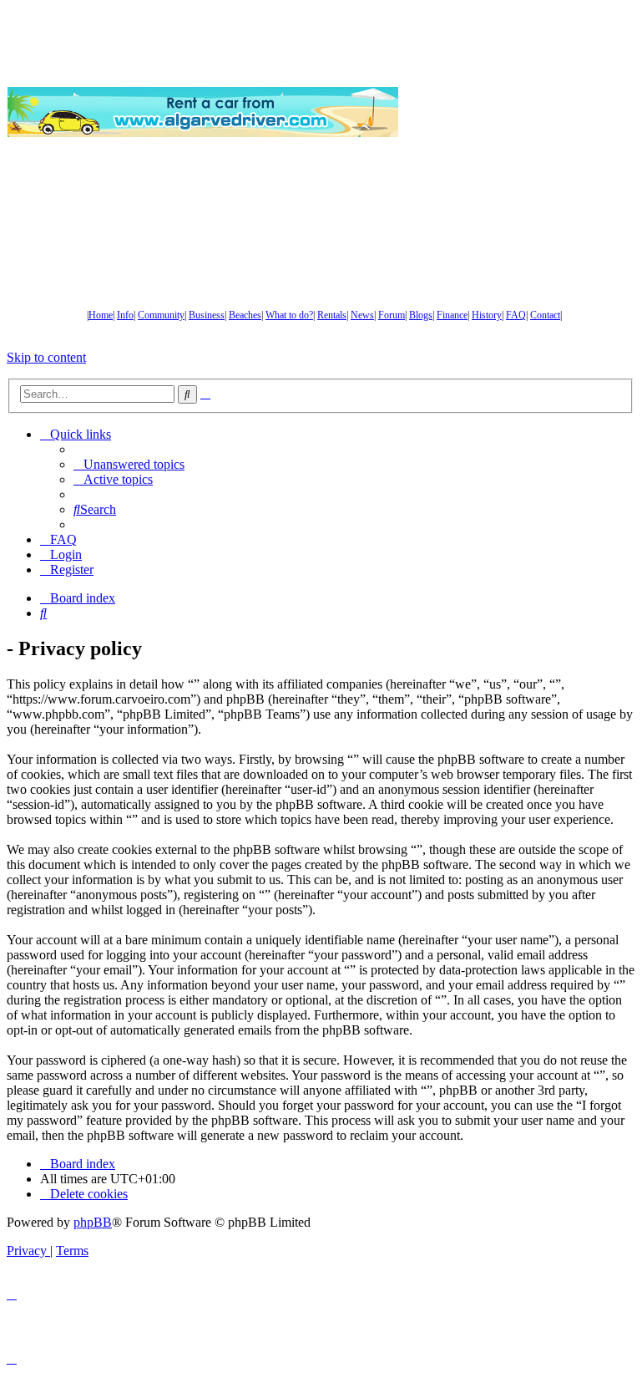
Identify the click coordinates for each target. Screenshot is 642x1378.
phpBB (92, 1222)
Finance (452, 315)
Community (161, 315)
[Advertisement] (520, 112)
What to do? (289, 315)
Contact (545, 315)
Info (125, 315)
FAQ (516, 315)
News (362, 315)
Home (100, 315)
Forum (391, 315)
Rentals (331, 315)
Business (207, 315)
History (487, 315)
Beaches (245, 315)
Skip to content (46, 357)
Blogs (420, 315)
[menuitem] (129, 464)
